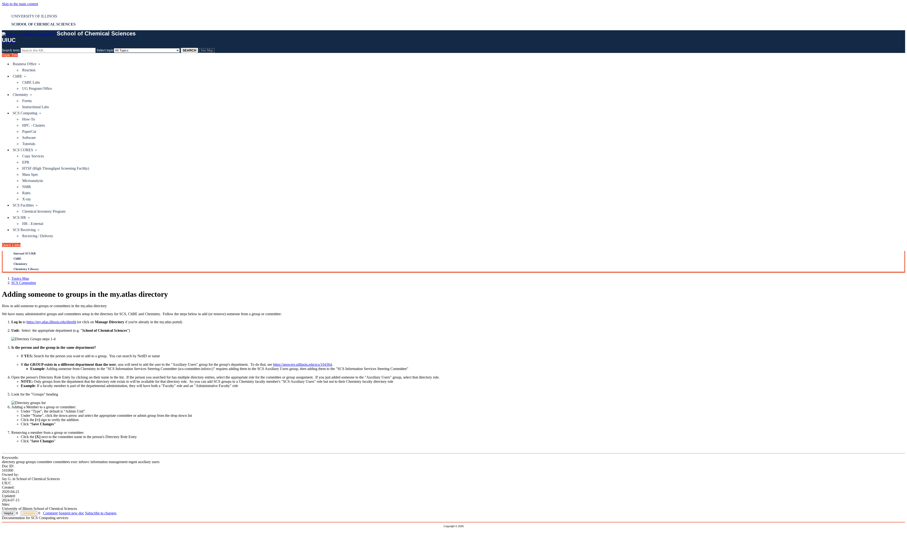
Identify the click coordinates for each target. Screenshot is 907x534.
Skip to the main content (20, 4)
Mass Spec (30, 174)
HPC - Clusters (33, 125)
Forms (27, 101)
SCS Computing (23, 283)
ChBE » (19, 76)
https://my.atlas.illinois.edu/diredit (51, 322)
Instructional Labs (35, 107)
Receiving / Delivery (37, 236)
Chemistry (20, 264)
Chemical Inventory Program (43, 211)
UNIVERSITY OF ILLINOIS (34, 16)
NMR (26, 187)
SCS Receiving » (26, 230)
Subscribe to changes (100, 513)
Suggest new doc (71, 513)
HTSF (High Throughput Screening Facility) (55, 168)
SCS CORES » (25, 150)
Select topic (105, 50)
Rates (26, 193)
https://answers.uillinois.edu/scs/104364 (302, 364)
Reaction (28, 70)
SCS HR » (21, 217)
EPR (25, 162)
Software (29, 138)
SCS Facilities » (25, 205)
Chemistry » (22, 95)
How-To (28, 119)
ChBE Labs (31, 82)
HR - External (32, 224)
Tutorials (28, 144)
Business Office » (26, 64)
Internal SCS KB (24, 253)
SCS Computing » (27, 113)
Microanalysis (32, 181)
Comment (50, 513)
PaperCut (29, 131)
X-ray (26, 199)
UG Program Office (37, 88)
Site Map (207, 50)
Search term (11, 50)
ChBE (17, 258)
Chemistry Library (26, 269)
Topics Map (20, 278)
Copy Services (33, 156)
